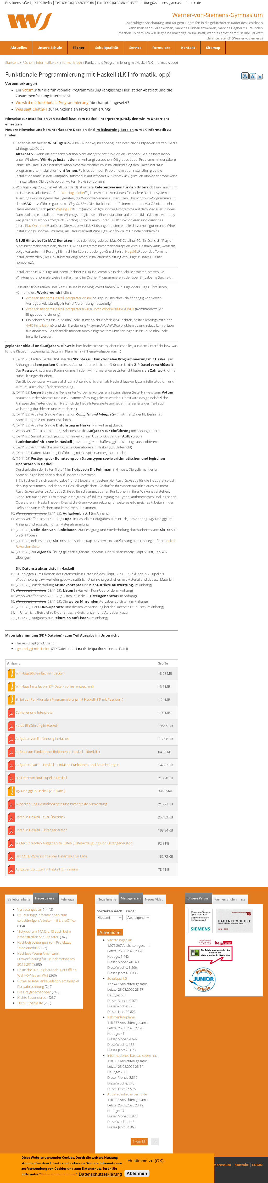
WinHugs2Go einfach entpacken (39, 673)
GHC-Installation (40, 325)
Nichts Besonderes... (32, 997)
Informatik (44, 62)
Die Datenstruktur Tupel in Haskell (41, 777)
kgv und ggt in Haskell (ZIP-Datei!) (40, 790)
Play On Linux (37, 225)
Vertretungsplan (29, 909)
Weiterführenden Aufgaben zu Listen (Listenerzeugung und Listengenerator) (74, 843)
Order (131, 911)
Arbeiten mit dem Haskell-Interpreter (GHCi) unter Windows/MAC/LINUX (80, 309)
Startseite (12, 62)
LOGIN (257, 1164)
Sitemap (213, 47)
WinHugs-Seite (74, 192)
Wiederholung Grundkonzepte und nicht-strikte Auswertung (61, 803)
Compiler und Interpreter (34, 712)
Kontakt (188, 47)
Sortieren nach (109, 911)
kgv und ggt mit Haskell (33, 648)
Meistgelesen (131, 898)
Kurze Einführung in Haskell (36, 725)
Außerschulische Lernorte (127, 1094)
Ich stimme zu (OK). (145, 1161)
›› (154, 1141)
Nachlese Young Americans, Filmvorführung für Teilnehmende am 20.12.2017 (46, 959)
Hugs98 (132, 251)
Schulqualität (107, 47)
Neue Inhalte (107, 899)
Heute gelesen (45, 898)
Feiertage (68, 899)
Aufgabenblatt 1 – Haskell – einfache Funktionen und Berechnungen (67, 764)
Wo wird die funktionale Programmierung (53, 102)
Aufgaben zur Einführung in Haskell (42, 738)
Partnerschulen (225, 899)
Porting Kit (65, 209)
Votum (29, 90)
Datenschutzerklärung (58, 1174)
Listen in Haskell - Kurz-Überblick (40, 817)
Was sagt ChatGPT (31, 109)
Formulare (161, 47)
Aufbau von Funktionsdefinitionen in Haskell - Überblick (57, 751)
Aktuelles (18, 47)
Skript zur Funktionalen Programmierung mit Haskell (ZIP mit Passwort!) (69, 699)
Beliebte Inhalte (19, 899)
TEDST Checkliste (30, 1003)
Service (135, 47)
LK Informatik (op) (68, 62)
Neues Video (154, 899)
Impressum (221, 1164)
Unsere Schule (49, 47)
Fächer (79, 47)
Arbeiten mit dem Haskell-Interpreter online (59, 298)
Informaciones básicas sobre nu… (132, 1055)
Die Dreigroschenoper (34, 992)
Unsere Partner (199, 898)
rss (243, 899)
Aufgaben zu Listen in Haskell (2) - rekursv (47, 869)
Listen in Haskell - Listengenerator (41, 830)
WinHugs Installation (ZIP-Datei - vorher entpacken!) (54, 686)
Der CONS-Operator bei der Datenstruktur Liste (51, 856)
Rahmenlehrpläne (121, 1017)
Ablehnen (137, 1173)
